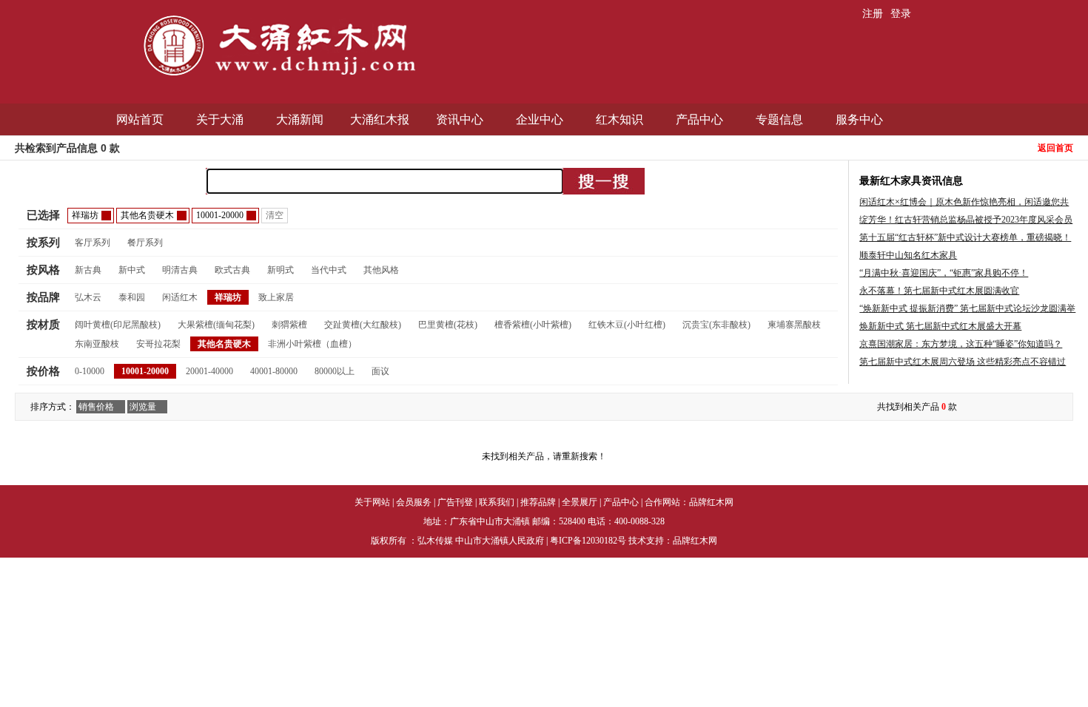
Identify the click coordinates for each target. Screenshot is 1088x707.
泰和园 (131, 297)
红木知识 (619, 119)
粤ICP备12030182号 (588, 540)
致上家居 (276, 297)
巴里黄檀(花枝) (447, 324)
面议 (380, 371)
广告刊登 (455, 502)
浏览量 (143, 407)
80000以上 (335, 371)
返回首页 (1055, 148)
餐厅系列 (145, 242)
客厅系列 (92, 242)
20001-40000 (209, 371)
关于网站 (372, 502)
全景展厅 (579, 502)
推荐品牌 (538, 502)
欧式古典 (232, 270)
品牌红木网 (711, 502)
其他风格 (381, 270)
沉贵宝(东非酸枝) (716, 324)
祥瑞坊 (228, 297)
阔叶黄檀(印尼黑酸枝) (118, 324)
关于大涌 (220, 119)
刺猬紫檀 (289, 324)
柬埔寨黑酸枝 (794, 324)
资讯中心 (459, 119)
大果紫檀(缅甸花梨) (216, 324)
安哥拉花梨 (158, 344)
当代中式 (328, 270)
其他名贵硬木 (224, 344)
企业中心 (539, 119)
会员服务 (413, 502)
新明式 (280, 270)
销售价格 (96, 407)
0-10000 (89, 371)
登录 (900, 13)
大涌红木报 (379, 119)
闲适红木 (180, 297)
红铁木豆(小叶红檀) (626, 324)
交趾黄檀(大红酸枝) (362, 324)
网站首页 (140, 119)
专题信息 (779, 119)
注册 (872, 13)
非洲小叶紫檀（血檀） (312, 344)
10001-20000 (145, 371)
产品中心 (699, 119)
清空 (274, 215)
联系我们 (496, 502)
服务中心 (859, 119)
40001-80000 (274, 371)
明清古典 (180, 270)
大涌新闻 (299, 119)
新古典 (88, 270)
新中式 (131, 270)
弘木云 (88, 297)
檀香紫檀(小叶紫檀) (532, 324)
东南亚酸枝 (97, 344)
